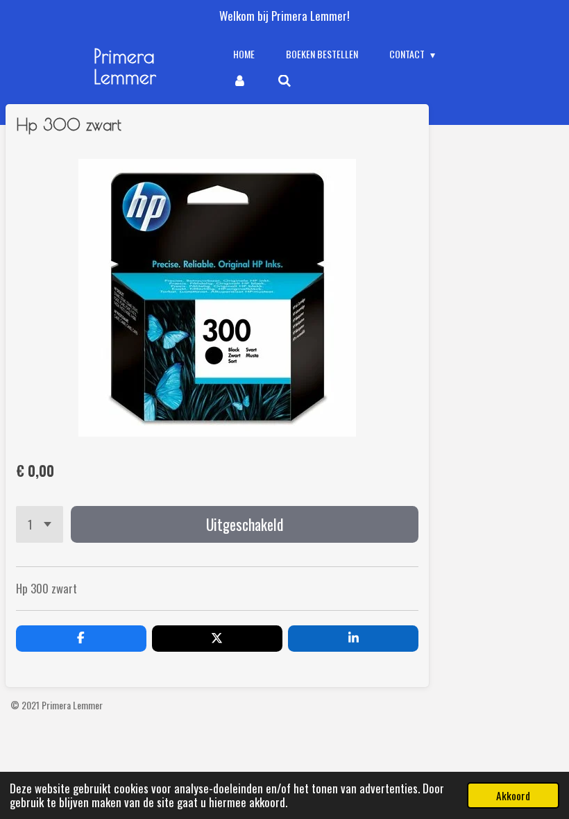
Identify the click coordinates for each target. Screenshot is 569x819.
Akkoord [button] (513, 795)
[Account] (240, 80)
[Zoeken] (284, 80)
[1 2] (39, 524)
